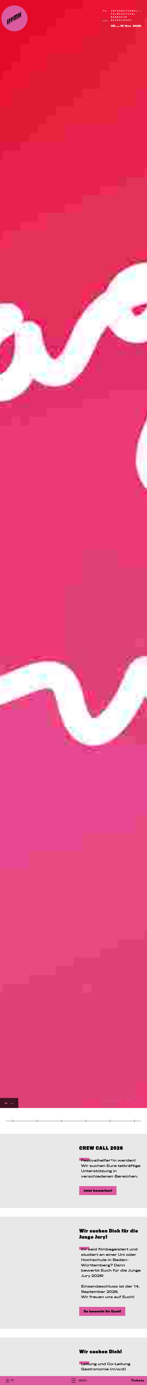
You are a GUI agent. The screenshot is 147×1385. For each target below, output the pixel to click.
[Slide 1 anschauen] (6, 1103)
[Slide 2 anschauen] (12, 1104)
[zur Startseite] (14, 18)
